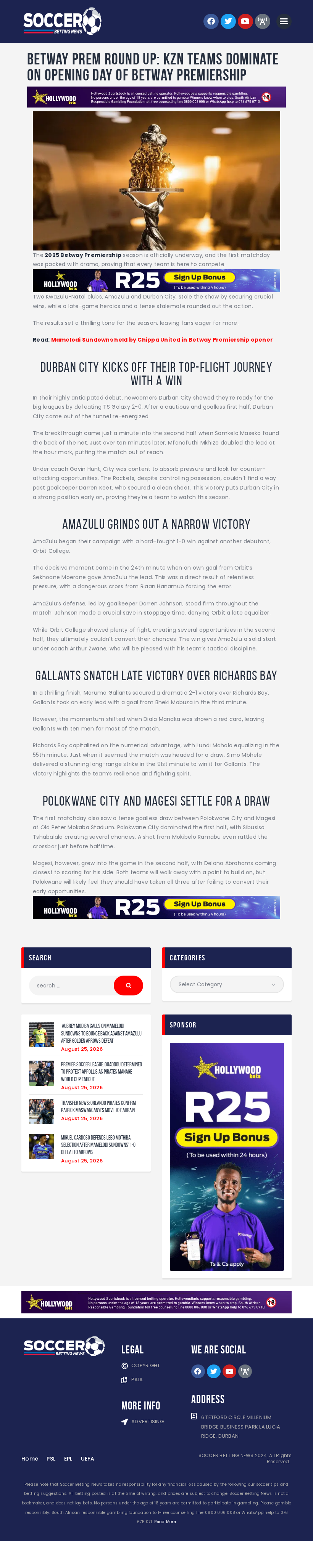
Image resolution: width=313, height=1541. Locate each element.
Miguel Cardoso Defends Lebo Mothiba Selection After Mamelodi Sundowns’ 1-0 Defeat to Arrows (98, 1145)
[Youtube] (245, 21)
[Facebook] (211, 21)
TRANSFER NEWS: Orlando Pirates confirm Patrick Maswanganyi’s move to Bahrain (98, 1106)
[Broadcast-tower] (262, 21)
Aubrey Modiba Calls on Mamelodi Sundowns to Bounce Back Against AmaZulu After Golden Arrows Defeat (101, 1033)
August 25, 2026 (82, 1049)
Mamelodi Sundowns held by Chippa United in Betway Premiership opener (162, 340)
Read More (165, 1522)
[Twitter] (228, 21)
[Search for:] (86, 985)
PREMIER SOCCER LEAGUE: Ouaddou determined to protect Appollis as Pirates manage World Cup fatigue (101, 1071)
